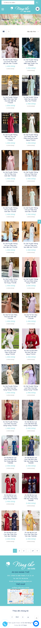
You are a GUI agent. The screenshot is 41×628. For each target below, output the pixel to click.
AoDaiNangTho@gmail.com (23, 581)
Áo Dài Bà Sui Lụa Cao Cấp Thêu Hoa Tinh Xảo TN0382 (10, 534)
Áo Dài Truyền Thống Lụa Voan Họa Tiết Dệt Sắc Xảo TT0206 (10, 61)
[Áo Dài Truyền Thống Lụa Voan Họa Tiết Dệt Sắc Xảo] (10, 48)
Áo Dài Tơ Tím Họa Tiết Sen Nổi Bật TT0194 (30, 316)
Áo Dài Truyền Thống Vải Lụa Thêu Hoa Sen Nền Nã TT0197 (31, 245)
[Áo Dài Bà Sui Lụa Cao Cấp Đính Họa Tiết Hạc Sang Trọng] (31, 446)
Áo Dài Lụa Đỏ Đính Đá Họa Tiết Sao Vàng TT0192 (31, 352)
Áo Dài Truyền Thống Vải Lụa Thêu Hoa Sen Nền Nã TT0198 (10, 245)
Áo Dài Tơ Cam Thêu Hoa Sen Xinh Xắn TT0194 (10, 316)
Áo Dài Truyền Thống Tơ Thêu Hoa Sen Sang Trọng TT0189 (10, 388)
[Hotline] (6, 623)
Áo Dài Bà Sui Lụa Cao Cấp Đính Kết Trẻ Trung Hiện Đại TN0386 (10, 460)
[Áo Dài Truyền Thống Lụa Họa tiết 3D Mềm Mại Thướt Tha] (31, 48)
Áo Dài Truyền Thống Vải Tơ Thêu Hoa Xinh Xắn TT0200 (10, 174)
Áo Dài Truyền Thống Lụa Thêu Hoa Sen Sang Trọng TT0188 (31, 388)
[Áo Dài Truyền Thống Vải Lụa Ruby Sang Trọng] (31, 267)
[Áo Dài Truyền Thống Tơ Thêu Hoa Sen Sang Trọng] (10, 374)
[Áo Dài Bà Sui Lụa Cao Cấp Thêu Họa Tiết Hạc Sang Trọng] (31, 483)
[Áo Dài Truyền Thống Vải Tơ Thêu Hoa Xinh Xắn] (10, 160)
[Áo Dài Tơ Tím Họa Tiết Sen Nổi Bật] (31, 303)
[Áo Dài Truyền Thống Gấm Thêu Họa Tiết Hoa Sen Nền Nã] (10, 85)
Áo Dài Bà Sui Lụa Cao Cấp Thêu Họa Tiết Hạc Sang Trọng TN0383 (31, 497)
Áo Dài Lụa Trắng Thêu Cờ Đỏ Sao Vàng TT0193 (10, 352)
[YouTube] (28, 617)
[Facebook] (12, 617)
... (28, 551)
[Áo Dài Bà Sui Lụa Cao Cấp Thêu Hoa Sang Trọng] (10, 483)
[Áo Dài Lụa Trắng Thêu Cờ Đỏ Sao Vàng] (10, 338)
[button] (37, 2)
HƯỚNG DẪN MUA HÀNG (20, 588)
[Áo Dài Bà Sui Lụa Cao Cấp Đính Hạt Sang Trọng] (31, 410)
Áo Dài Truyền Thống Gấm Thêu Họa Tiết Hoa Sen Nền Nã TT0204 (10, 100)
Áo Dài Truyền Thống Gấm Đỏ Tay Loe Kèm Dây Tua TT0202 (10, 137)
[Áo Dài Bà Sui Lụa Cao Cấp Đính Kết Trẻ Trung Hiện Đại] (10, 446)
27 (33, 551)
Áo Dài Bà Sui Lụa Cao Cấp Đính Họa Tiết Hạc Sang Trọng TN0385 (31, 460)
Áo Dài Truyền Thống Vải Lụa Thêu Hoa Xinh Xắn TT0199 (31, 209)
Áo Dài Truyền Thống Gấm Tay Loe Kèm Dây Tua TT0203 (31, 99)
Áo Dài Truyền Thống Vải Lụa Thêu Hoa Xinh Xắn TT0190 (10, 209)
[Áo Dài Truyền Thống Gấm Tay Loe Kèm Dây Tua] (31, 85)
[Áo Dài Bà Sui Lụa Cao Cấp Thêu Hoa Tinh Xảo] (10, 520)
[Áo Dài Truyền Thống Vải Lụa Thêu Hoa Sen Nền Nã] (10, 231)
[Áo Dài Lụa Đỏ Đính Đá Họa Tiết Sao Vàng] (31, 338)
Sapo (25, 625)
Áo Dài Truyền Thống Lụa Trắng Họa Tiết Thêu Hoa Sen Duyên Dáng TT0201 (31, 137)
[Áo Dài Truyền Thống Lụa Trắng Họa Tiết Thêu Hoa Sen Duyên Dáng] (31, 123)
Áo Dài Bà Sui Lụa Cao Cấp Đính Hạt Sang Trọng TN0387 (31, 423)
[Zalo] (17, 617)
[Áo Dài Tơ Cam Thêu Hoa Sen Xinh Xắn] (10, 303)
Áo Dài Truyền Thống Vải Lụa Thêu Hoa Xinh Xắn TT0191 (31, 174)
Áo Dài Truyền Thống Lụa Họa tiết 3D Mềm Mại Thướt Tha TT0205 (31, 62)
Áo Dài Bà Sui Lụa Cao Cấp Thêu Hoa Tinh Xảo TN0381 (30, 534)
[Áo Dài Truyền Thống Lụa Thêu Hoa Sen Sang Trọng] (31, 374)
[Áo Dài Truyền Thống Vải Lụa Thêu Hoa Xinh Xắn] (31, 160)
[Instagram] (23, 617)
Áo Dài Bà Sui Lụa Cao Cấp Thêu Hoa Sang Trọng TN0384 (10, 496)
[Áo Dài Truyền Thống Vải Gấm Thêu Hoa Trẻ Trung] (10, 267)
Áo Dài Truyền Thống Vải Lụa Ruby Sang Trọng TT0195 (31, 281)
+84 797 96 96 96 (22, 578)
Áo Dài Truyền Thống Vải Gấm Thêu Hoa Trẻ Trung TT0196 (10, 281)
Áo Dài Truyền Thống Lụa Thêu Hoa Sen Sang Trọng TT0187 (10, 423)
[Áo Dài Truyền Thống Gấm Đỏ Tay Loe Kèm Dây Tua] (10, 123)
